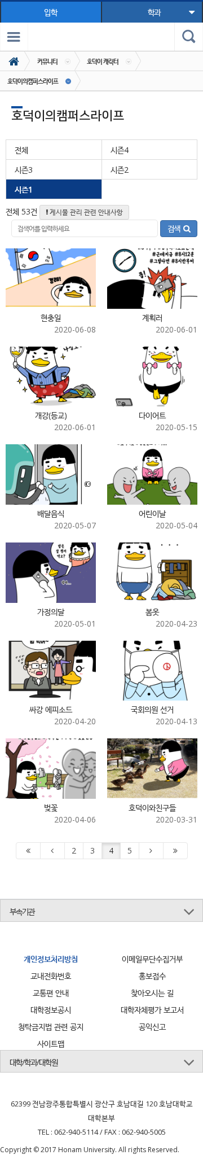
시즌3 (24, 169)
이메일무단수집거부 (152, 958)
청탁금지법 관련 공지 (50, 1026)
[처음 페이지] (28, 850)
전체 (21, 150)
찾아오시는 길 (152, 992)
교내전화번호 (50, 975)
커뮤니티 (47, 61)
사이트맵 (50, 1043)
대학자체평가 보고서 (152, 1009)
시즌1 (24, 189)
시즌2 (120, 169)
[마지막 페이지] (175, 850)
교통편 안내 (51, 992)
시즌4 (120, 150)
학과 (154, 12)
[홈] (15, 61)
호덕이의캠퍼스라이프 (32, 81)
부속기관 (22, 911)
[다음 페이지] (151, 850)
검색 (175, 228)
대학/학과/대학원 (34, 1062)
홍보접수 (152, 975)
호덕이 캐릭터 (102, 61)
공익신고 (152, 1026)
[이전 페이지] (52, 850)
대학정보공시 (50, 1009)
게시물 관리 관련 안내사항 (85, 212)
